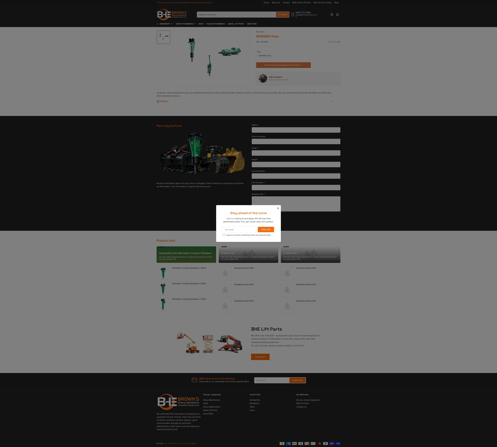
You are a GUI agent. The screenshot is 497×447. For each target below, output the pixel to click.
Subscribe (266, 229)
